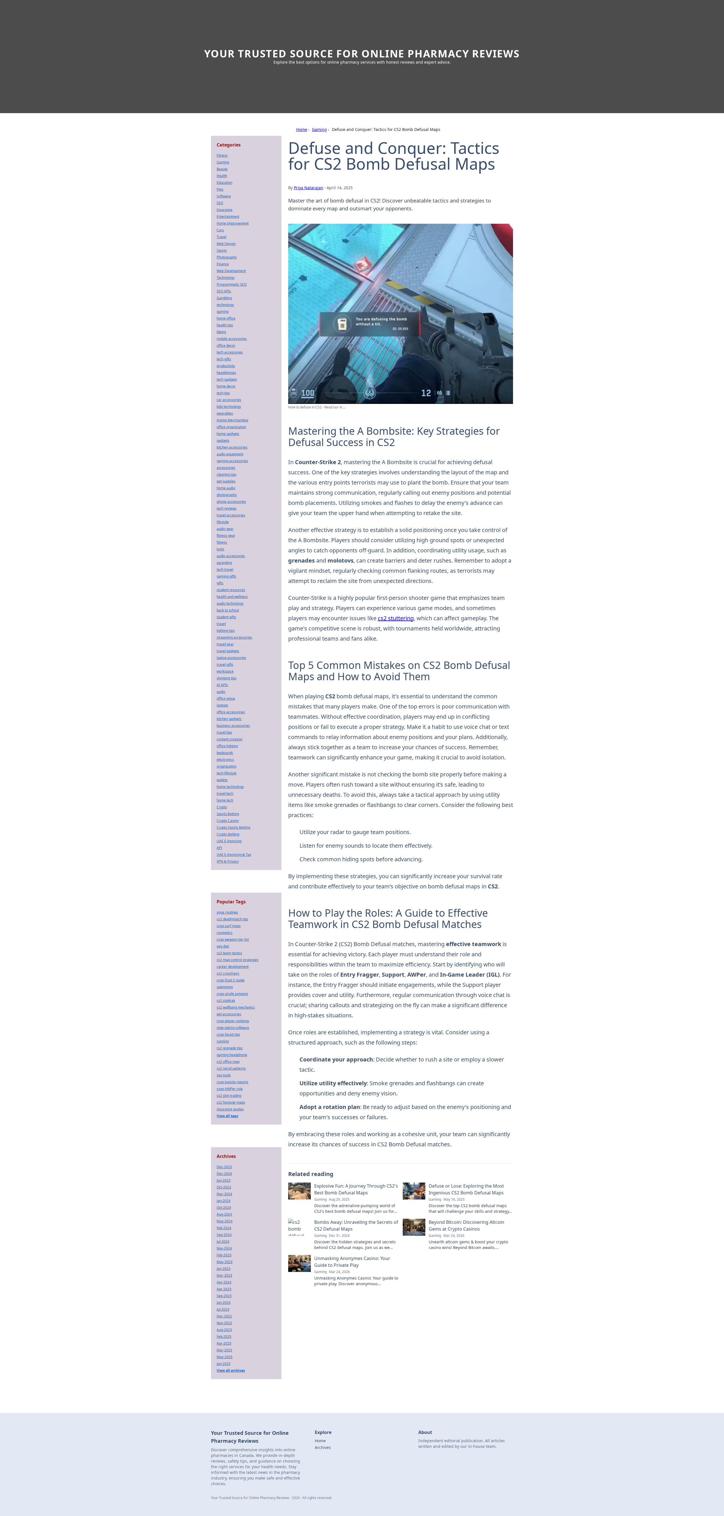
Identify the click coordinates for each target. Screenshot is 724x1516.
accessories (226, 467)
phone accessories (231, 501)
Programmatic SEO (232, 284)
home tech (225, 800)
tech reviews (226, 508)
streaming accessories (234, 637)
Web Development (231, 270)
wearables (225, 413)
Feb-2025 (224, 1336)
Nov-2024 (224, 1248)
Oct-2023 (224, 1187)
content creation (229, 739)
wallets (222, 780)
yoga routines (227, 912)
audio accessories (231, 556)
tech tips (223, 393)
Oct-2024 (224, 1207)
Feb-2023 (224, 1255)
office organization (231, 427)
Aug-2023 (224, 1329)
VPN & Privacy (228, 861)
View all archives (231, 1370)
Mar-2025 (224, 1350)
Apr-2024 (224, 1282)
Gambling (224, 298)
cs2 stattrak (226, 1000)
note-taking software (233, 1027)
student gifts (226, 617)
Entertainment (228, 216)
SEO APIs (224, 291)
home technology (230, 786)
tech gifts (224, 359)
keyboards (225, 752)
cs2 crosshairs (228, 973)
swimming (225, 987)
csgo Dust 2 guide (231, 980)
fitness (222, 542)
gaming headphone (232, 1054)
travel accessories (231, 515)
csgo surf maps (229, 925)
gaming (223, 311)
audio (221, 691)
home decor (226, 386)
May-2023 (224, 1261)
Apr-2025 (224, 1343)
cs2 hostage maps (231, 1102)
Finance (223, 264)
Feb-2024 (224, 1228)
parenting (224, 562)
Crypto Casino (228, 820)
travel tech (225, 793)
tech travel (225, 569)
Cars (220, 230)
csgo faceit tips (228, 1034)
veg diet (223, 946)
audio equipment (230, 454)
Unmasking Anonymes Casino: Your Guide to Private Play (352, 1261)
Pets (220, 189)
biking (221, 332)
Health (222, 175)
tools (220, 549)
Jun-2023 (223, 1180)
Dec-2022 (224, 1316)
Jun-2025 (223, 1363)
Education (224, 182)
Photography (227, 257)
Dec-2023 (224, 1166)
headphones (226, 372)
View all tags (227, 1116)
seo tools (224, 1075)
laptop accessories (231, 657)
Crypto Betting (228, 834)
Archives (323, 1447)
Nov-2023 (224, 1323)
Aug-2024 (224, 1214)
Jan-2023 (223, 1268)
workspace (225, 671)
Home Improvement (233, 223)
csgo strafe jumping (232, 993)
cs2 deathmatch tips (232, 919)
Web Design (226, 243)
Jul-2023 (223, 1309)
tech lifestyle (226, 773)
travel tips (224, 732)
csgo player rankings (233, 1020)
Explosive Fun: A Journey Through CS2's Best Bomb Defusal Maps (356, 1189)
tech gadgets (227, 379)
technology (225, 304)
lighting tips (226, 630)
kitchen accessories (232, 447)
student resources (231, 589)
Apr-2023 (224, 1289)
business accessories (233, 725)
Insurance (224, 209)
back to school (228, 610)
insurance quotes (230, 1109)
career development (233, 966)
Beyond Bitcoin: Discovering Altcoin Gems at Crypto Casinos (466, 1225)
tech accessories (230, 352)
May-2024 (224, 1221)
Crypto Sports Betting (233, 827)
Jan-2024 (223, 1200)
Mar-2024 (224, 1194)
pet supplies (226, 481)
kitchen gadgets (229, 718)
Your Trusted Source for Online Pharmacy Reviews (362, 54)
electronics (225, 759)
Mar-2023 (224, 1275)
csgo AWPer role (230, 1088)
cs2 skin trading (229, 1095)
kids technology (229, 406)
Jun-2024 (223, 1302)
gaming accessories (232, 460)
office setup (226, 698)
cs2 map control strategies (237, 959)
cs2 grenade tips (230, 1048)
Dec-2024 (224, 1173)
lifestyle (223, 522)
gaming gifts (226, 576)
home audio (226, 488)
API (219, 847)
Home (301, 129)
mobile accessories (232, 338)
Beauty (222, 169)
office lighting (227, 746)
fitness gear (226, 535)
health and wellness (232, 596)
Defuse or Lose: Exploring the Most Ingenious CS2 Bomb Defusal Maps (466, 1189)
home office (226, 318)
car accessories (229, 399)
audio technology (230, 603)
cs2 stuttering (396, 618)
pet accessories (229, 1014)
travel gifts (225, 664)
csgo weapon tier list (233, 939)
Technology (225, 277)
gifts (220, 583)
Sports (222, 250)
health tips (225, 325)
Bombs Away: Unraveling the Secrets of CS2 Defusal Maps (356, 1225)
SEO (220, 203)
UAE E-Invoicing (229, 841)
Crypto (222, 807)
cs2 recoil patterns (231, 1068)
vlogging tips (226, 678)
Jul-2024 (223, 1241)
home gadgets (228, 433)
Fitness (222, 155)
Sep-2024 (224, 1234)
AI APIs (222, 684)
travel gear (225, 644)
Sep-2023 (224, 1295)
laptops (222, 705)
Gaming (319, 129)
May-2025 (224, 1357)
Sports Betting (228, 813)
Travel (221, 236)
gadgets (223, 440)
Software (224, 196)
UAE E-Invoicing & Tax (234, 854)
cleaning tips (226, 474)
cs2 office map (228, 1061)
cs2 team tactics (229, 953)
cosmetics (224, 932)
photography (227, 494)
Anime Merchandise (232, 420)
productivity (226, 365)
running (223, 1041)
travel (221, 623)
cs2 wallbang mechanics (236, 1007)
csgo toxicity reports (232, 1082)
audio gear (225, 528)
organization (226, 766)
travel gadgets (228, 651)
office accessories (231, 712)
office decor (226, 345)
